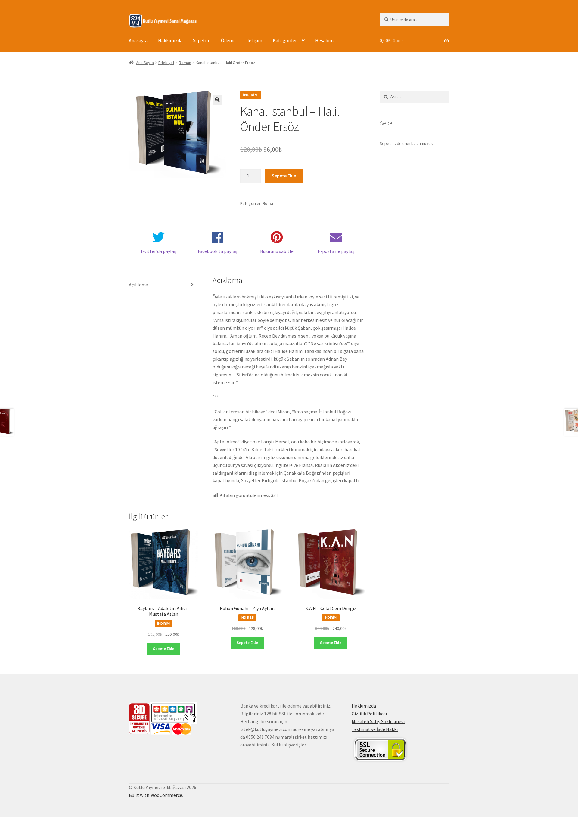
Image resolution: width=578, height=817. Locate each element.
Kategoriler (285, 40)
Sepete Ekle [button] (163, 648)
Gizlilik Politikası (369, 714)
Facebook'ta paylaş (217, 251)
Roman (185, 62)
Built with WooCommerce (155, 795)
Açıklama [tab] (138, 285)
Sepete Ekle (284, 176)
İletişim (254, 40)
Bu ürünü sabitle (277, 251)
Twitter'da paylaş (158, 251)
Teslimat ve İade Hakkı (375, 729)
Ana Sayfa (145, 62)
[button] (217, 100)
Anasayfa (138, 40)
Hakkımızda (170, 40)
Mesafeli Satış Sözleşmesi (378, 721)
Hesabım (324, 40)
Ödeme (228, 40)
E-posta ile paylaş (336, 251)
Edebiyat (166, 62)
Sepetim (201, 40)
